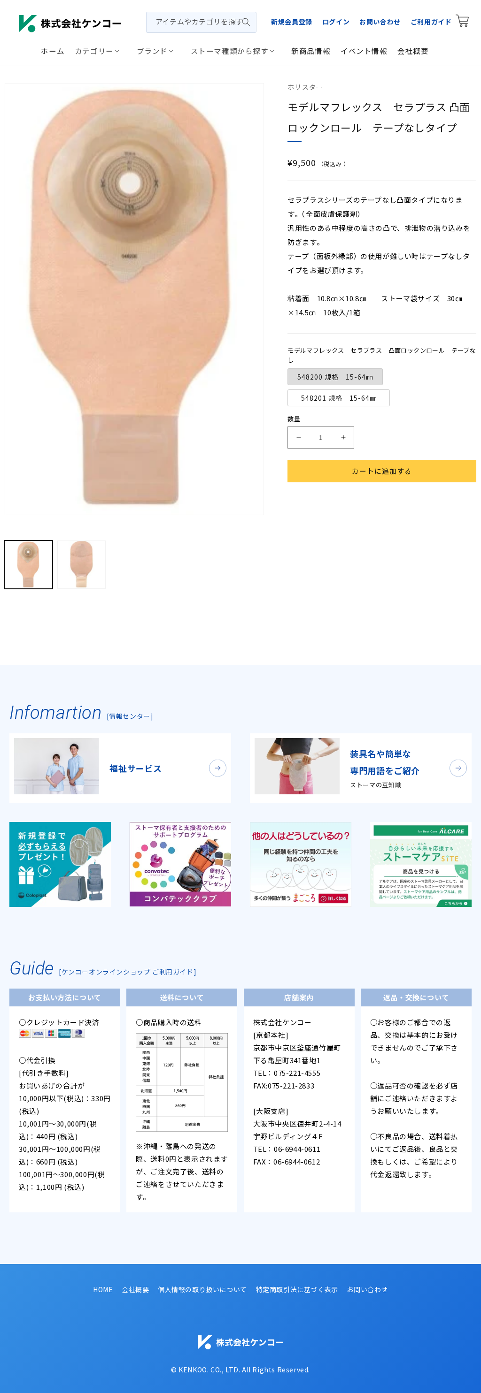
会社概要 (135, 1289)
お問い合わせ (380, 21)
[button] (100, 50)
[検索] (246, 22)
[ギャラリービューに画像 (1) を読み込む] (29, 564)
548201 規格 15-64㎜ (342, 398)
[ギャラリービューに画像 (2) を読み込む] (81, 564)
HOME (103, 1289)
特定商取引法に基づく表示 (297, 1289)
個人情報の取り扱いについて (202, 1289)
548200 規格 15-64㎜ (335, 376)
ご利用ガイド (431, 21)
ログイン (335, 21)
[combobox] (201, 22)
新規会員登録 (291, 21)
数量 (293, 418)
